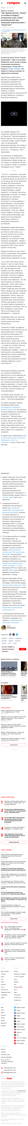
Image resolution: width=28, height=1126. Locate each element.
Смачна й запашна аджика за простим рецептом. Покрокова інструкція (15, 943)
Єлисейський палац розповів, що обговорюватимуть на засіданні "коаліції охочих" (13, 906)
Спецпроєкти (17, 1000)
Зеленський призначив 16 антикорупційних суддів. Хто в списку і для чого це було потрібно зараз (13, 863)
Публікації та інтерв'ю (20, 974)
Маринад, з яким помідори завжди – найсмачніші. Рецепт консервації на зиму (15, 951)
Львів (2, 1010)
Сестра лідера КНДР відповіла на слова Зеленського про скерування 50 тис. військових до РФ (15, 811)
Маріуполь (4, 638)
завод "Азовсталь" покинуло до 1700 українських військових (13, 552)
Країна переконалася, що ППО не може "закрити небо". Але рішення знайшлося (15, 802)
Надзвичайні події (6, 992)
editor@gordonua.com (10, 1072)
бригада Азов (18, 638)
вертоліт (11, 638)
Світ (2, 979)
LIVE (15, 984)
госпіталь (4, 643)
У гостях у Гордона (19, 976)
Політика (3, 974)
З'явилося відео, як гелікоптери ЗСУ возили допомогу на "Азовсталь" (9, 673)
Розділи (16, 968)
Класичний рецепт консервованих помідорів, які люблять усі (9, 697)
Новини (3, 968)
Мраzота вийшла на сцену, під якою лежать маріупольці (13, 739)
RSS (18, 1035)
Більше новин (14, 918)
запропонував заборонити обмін (14, 585)
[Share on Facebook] (10, 634)
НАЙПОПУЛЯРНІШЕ (7, 797)
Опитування (17, 995)
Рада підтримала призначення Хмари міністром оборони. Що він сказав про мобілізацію (14, 835)
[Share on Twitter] (13, 634)
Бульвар (4, 683)
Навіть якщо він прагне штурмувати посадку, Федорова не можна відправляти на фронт (13, 726)
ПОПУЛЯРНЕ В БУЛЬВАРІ (10, 922)
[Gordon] (13, 3)
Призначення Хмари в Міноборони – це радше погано (14, 828)
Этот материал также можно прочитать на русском (14, 30)
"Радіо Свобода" (14, 69)
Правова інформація (6, 1057)
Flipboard (19, 1032)
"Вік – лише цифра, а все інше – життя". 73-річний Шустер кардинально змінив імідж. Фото (14, 928)
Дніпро (3, 1020)
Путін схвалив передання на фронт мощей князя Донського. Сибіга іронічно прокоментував (13, 913)
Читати (22, 649)
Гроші (2, 976)
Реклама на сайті (5, 1054)
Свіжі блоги (5, 707)
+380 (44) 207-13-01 (10, 1068)
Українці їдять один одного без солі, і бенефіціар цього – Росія (12, 711)
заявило (11, 570)
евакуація (4, 640)
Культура (3, 984)
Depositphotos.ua (21, 1090)
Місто (2, 1004)
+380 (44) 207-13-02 (10, 1070)
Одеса (2, 1012)
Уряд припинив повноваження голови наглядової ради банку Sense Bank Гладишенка (12, 856)
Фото (15, 989)
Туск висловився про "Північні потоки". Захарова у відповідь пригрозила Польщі (13, 881)
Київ (2, 1007)
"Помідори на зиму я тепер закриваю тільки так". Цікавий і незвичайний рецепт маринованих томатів (15, 936)
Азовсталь (17, 640)
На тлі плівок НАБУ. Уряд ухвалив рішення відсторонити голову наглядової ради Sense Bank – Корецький (14, 820)
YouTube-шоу (17, 997)
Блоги (15, 979)
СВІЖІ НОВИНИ (6, 850)
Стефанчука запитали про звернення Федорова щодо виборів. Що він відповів (13, 869)
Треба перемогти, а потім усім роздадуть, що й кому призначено (12, 732)
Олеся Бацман (20, 1026)
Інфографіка (4, 995)
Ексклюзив (17, 987)
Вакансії (3, 1049)
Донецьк (3, 1015)
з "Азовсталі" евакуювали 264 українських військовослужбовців (13, 510)
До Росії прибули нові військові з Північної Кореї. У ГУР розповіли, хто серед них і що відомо (14, 899)
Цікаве (2, 997)
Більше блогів (14, 744)
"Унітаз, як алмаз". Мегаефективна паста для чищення (14, 958)
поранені (11, 640)
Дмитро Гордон (21, 1007)
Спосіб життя (4, 989)
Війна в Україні (10, 7)
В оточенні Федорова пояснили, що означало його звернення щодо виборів (13, 893)
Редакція (3, 1052)
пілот (10, 643)
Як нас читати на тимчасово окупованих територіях (7, 1061)
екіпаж (15, 643)
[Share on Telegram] (17, 634)
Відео (15, 992)
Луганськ (3, 1025)
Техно (2, 987)
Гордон (3, 7)
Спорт (2, 981)
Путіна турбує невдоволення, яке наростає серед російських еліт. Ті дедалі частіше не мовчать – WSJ (13, 875)
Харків (2, 1017)
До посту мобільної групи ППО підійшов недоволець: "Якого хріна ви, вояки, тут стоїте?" (13, 718)
